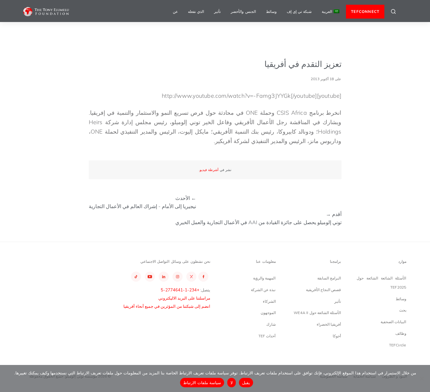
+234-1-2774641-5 (180, 289)
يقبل (246, 382)
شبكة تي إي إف (299, 11)
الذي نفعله (196, 11)
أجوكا (337, 336)
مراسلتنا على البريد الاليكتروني (184, 298)
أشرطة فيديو (209, 170)
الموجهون (268, 312)
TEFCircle (397, 345)
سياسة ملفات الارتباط (202, 382)
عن (175, 11)
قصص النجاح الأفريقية (323, 289)
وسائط (271, 11)
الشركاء (269, 301)
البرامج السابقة (329, 278)
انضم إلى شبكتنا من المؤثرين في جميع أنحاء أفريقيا (166, 306)
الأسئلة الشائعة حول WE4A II (317, 312)
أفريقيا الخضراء (329, 324)
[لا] (422, 378)
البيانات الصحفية (393, 321)
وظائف (400, 333)
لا (231, 382)
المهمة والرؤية (264, 278)
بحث (402, 310)
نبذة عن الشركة (263, 289)
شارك (271, 324)
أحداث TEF (267, 336)
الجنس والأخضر (243, 11)
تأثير (217, 11)
